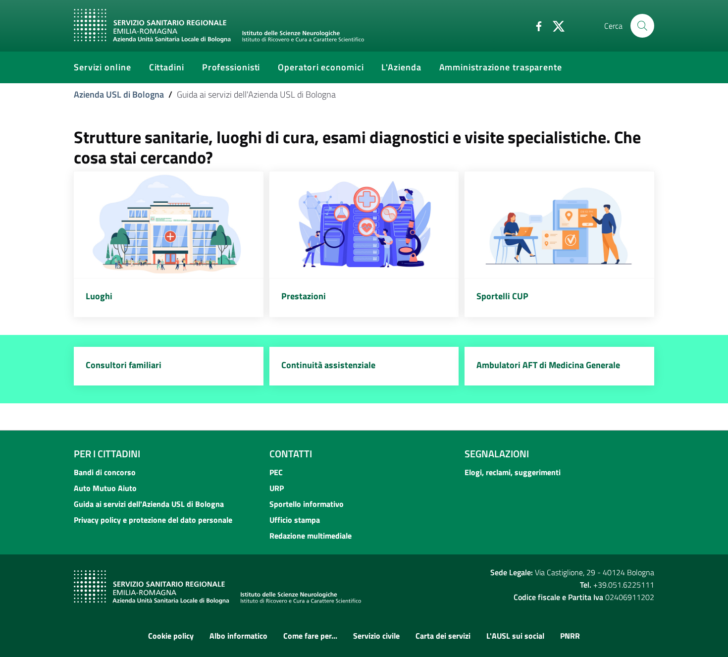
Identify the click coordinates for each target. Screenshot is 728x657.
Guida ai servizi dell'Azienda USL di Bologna (149, 504)
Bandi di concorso (105, 472)
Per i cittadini (107, 453)
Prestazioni (303, 296)
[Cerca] (642, 26)
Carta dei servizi (443, 636)
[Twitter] (555, 25)
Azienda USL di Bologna (119, 94)
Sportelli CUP (502, 296)
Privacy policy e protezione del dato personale (153, 520)
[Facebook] (535, 25)
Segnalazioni (497, 453)
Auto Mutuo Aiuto (105, 488)
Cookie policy (171, 636)
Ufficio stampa (294, 520)
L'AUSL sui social (515, 636)
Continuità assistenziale (328, 365)
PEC (276, 472)
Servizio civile (376, 636)
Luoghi (99, 296)
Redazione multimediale (310, 536)
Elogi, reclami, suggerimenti (513, 472)
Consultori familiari (123, 365)
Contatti (290, 453)
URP (276, 488)
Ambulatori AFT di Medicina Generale (548, 365)
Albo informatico (238, 636)
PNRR (570, 636)
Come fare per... (310, 636)
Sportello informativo (306, 504)
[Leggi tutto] (168, 224)
